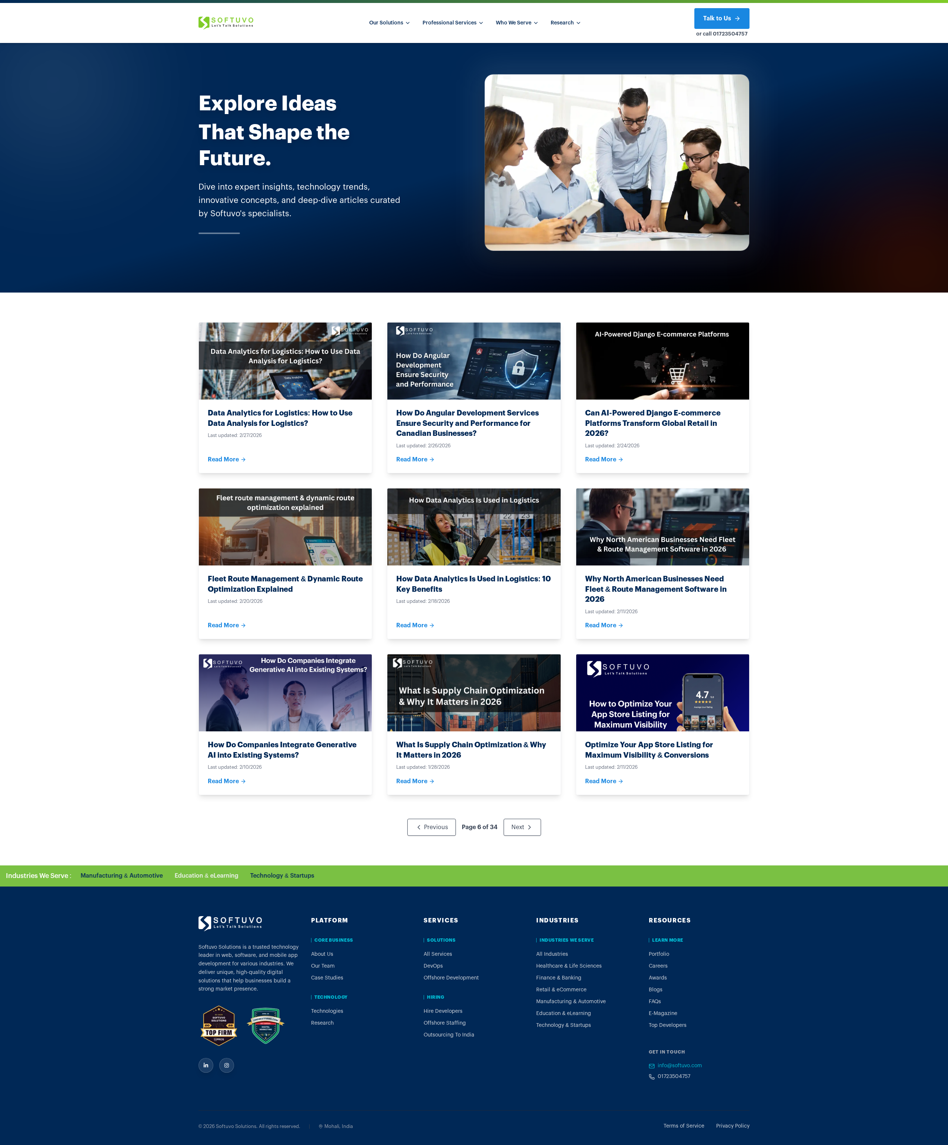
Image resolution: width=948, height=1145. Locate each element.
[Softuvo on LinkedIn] (205, 1065)
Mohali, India (338, 1126)
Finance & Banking (176, 876)
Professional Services (450, 23)
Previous (436, 827)
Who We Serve (513, 23)
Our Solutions (386, 23)
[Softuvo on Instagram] (226, 1065)
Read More (223, 460)
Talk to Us (717, 18)
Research (562, 23)
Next (517, 827)
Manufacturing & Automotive (325, 876)
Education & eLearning (409, 876)
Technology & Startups (485, 876)
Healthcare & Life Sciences (101, 876)
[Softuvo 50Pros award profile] (218, 1025)
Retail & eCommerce (243, 876)
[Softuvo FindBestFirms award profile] (265, 1025)
